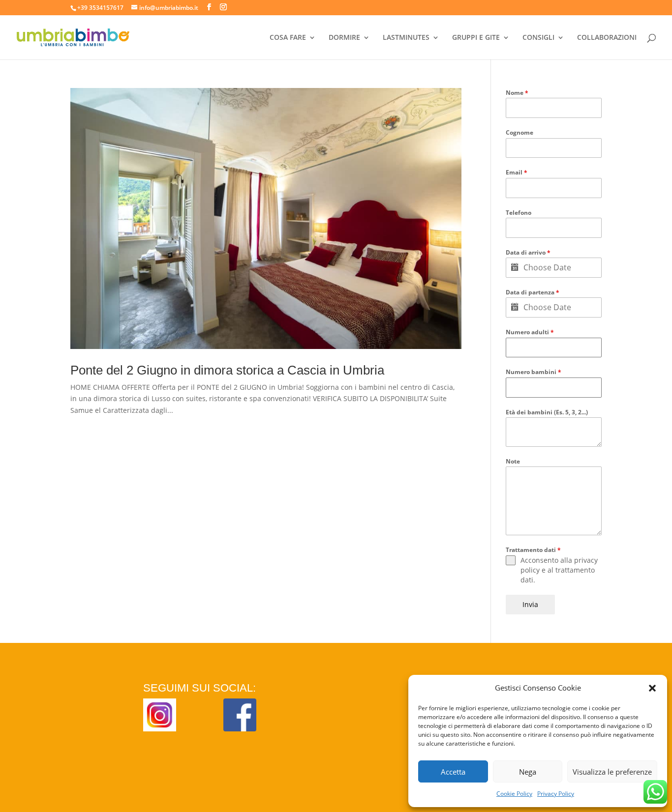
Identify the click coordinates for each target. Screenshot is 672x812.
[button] (652, 688)
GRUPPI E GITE (476, 38)
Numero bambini (533, 372)
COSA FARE (288, 38)
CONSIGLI (538, 38)
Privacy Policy (555, 793)
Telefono (518, 212)
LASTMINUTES (406, 38)
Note (513, 461)
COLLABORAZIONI (607, 38)
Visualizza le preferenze (612, 772)
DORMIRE (344, 38)
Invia (530, 604)
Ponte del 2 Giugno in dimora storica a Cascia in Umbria (227, 370)
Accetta (453, 772)
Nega (527, 772)
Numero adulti (530, 332)
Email (516, 172)
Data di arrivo (528, 252)
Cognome (519, 132)
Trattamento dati (533, 550)
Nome (517, 92)
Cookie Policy (514, 793)
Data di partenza (532, 292)
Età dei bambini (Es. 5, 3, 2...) (547, 412)
